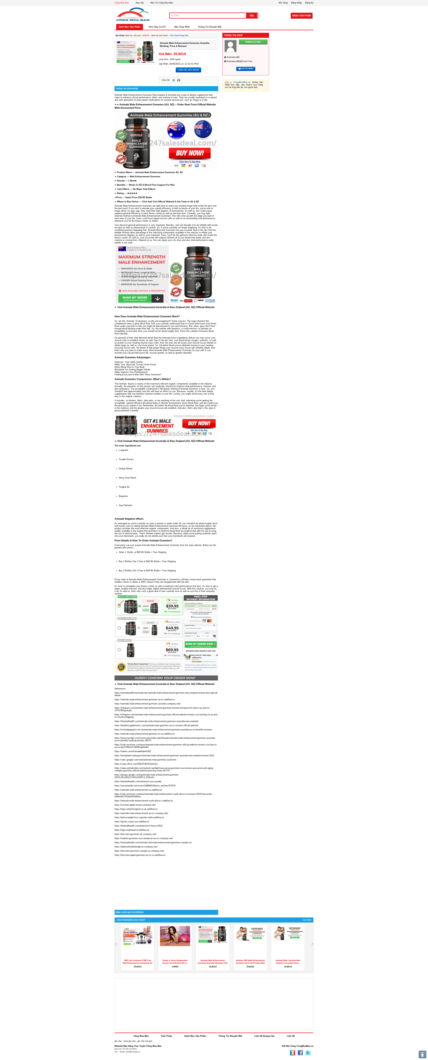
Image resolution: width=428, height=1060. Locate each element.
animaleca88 (233, 57)
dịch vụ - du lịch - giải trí (137, 35)
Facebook (300, 1052)
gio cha (118, 1041)
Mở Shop (283, 3)
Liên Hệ (291, 1036)
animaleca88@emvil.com (239, 61)
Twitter (173, 80)
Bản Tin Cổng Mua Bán (161, 3)
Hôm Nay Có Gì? (157, 27)
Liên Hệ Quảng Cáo (264, 1036)
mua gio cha (129, 1041)
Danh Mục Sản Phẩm (129, 27)
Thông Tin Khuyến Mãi (210, 27)
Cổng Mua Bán (122, 3)
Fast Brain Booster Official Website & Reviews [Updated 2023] (288, 963)
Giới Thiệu (166, 1036)
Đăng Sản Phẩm (301, 15)
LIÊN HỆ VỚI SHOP (188, 70)
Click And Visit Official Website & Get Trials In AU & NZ (170, 201)
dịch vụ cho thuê (159, 35)
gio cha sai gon (144, 1041)
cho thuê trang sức (179, 35)
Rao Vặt (140, 3)
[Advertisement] (166, 881)
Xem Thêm (307, 920)
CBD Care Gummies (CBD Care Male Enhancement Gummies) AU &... (250, 963)
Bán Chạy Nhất (182, 27)
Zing (178, 80)
